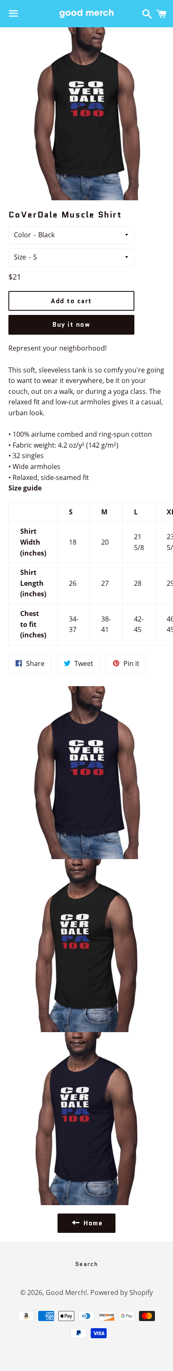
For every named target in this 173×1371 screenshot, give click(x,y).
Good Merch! (66, 1292)
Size (20, 257)
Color (22, 234)
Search (86, 1264)
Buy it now (71, 324)
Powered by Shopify (121, 1292)
